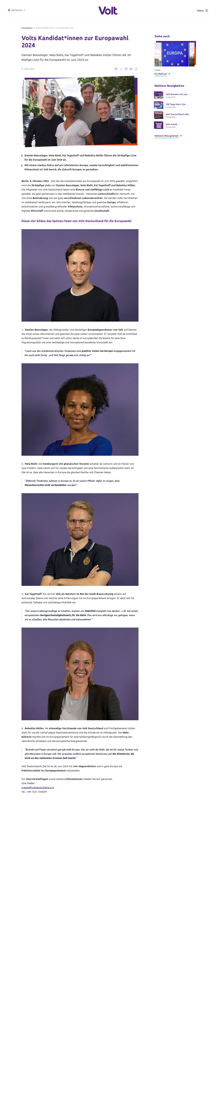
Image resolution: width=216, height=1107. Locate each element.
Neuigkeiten (27, 28)
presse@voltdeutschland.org (38, 787)
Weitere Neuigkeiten (166, 135)
